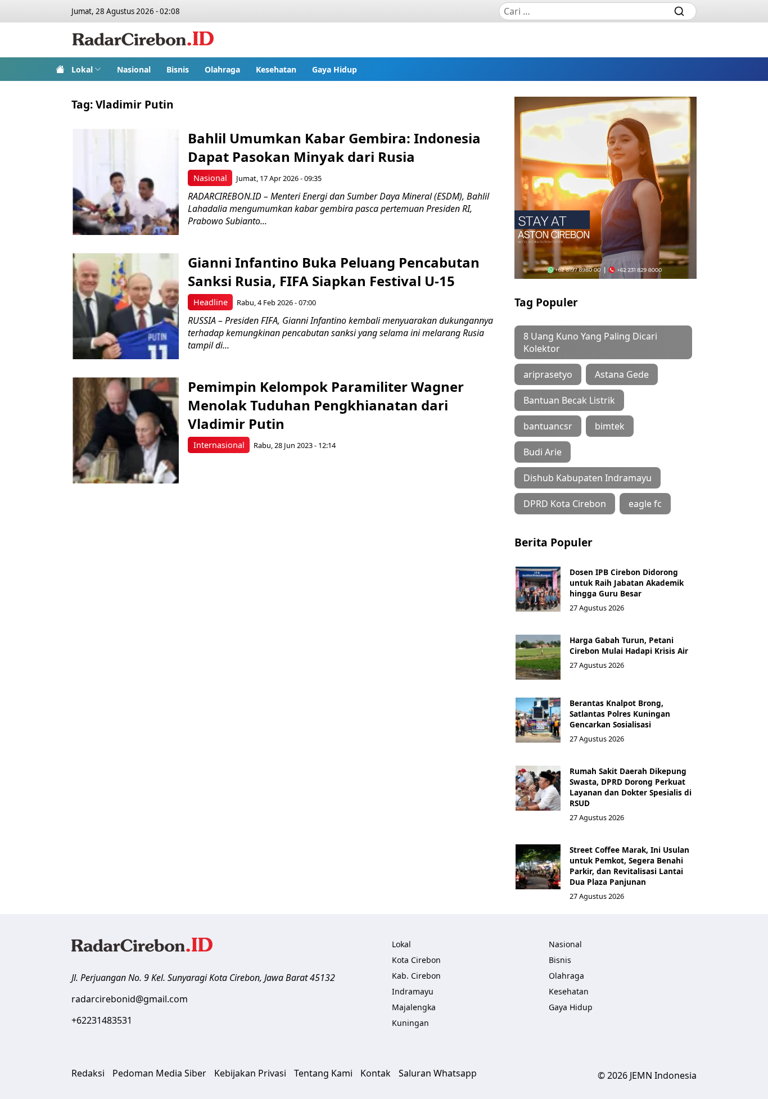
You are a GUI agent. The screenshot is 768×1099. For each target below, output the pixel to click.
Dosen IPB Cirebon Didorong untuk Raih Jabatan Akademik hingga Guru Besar (627, 583)
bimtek (610, 426)
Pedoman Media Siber (159, 1073)
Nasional (134, 69)
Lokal (82, 69)
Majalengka (414, 1007)
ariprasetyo (547, 374)
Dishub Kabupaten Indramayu (587, 478)
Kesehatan (276, 69)
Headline (210, 302)
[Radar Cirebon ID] (143, 39)
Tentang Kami (323, 1073)
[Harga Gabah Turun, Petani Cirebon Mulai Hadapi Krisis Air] (538, 657)
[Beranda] (60, 69)
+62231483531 (101, 1020)
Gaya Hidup (334, 69)
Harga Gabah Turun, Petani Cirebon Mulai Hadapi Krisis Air (629, 645)
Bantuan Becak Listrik (569, 400)
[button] (86, 69)
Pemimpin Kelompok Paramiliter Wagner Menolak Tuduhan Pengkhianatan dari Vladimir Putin (326, 405)
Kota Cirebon (416, 960)
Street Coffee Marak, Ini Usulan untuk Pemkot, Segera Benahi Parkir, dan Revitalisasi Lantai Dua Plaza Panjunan (629, 865)
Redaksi (88, 1073)
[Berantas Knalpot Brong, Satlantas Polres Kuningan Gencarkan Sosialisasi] (538, 720)
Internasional (219, 445)
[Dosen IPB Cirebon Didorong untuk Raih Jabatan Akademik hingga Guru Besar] (538, 589)
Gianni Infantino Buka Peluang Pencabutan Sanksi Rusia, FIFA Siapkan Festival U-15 (334, 271)
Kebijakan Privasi (250, 1073)
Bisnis (177, 69)
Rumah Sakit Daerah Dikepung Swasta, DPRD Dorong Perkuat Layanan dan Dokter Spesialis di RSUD (631, 787)
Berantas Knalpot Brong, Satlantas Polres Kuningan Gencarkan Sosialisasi (620, 714)
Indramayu (412, 991)
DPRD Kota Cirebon (564, 504)
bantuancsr (547, 426)
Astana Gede (622, 374)
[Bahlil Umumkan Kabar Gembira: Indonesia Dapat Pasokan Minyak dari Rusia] (126, 182)
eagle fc (645, 504)
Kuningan (410, 1022)
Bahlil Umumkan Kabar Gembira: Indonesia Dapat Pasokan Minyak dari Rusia (334, 147)
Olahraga (222, 69)
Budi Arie (542, 452)
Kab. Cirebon (416, 975)
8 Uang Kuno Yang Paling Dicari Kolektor (590, 342)
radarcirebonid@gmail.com (129, 999)
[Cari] (679, 11)
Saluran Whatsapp (438, 1073)
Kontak (375, 1073)
